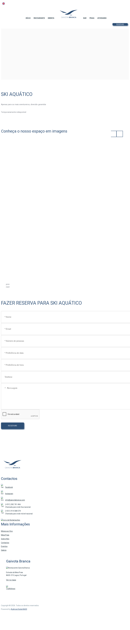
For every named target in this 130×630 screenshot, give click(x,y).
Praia (92, 18)
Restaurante (39, 18)
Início (28, 18)
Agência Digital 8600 (19, 609)
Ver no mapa (11, 580)
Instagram (9, 493)
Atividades (102, 18)
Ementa (51, 18)
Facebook (9, 487)
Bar (84, 18)
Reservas (120, 24)
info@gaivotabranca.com (15, 500)
